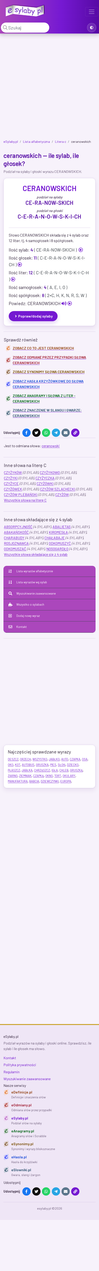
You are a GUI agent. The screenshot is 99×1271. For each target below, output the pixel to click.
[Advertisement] (49, 87)
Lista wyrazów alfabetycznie (34, 571)
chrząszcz (42, 770)
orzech (25, 759)
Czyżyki (10, 478)
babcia (34, 781)
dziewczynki (50, 781)
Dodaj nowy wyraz (28, 616)
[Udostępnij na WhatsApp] (46, 433)
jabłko (54, 759)
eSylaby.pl (10, 141)
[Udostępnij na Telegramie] (56, 433)
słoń (61, 765)
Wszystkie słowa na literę (25, 500)
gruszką (76, 770)
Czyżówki (45, 483)
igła (55, 770)
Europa (65, 781)
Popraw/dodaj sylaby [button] (35, 316)
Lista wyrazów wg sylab (31, 582)
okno (49, 776)
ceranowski (51, 446)
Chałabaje (54, 537)
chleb (63, 770)
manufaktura (18, 781)
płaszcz (14, 770)
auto (64, 759)
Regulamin (11, 1072)
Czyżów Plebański (20, 494)
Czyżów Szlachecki (57, 489)
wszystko (39, 759)
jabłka (27, 770)
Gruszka (42, 765)
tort (57, 776)
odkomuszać (15, 549)
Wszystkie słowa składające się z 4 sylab (35, 554)
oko (10, 765)
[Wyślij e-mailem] (65, 433)
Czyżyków (13, 472)
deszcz (13, 759)
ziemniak (25, 776)
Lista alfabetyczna (36, 141)
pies (53, 765)
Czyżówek (13, 489)
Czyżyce (11, 483)
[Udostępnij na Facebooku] (26, 433)
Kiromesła (58, 532)
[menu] (91, 11)
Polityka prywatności (19, 1064)
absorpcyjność (18, 526)
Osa (84, 759)
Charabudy (14, 537)
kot (17, 765)
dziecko (73, 765)
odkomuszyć (60, 543)
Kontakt (21, 627)
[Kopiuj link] (75, 433)
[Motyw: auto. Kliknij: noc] (91, 27)
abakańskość (16, 532)
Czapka (75, 759)
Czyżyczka (45, 478)
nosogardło (57, 549)
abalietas (61, 526)
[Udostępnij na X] (36, 433)
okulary (69, 776)
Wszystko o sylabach (30, 604)
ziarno (12, 776)
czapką (38, 776)
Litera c (60, 141)
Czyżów (62, 494)
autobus (28, 765)
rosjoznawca (16, 543)
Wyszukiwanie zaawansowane (36, 593)
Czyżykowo (50, 472)
